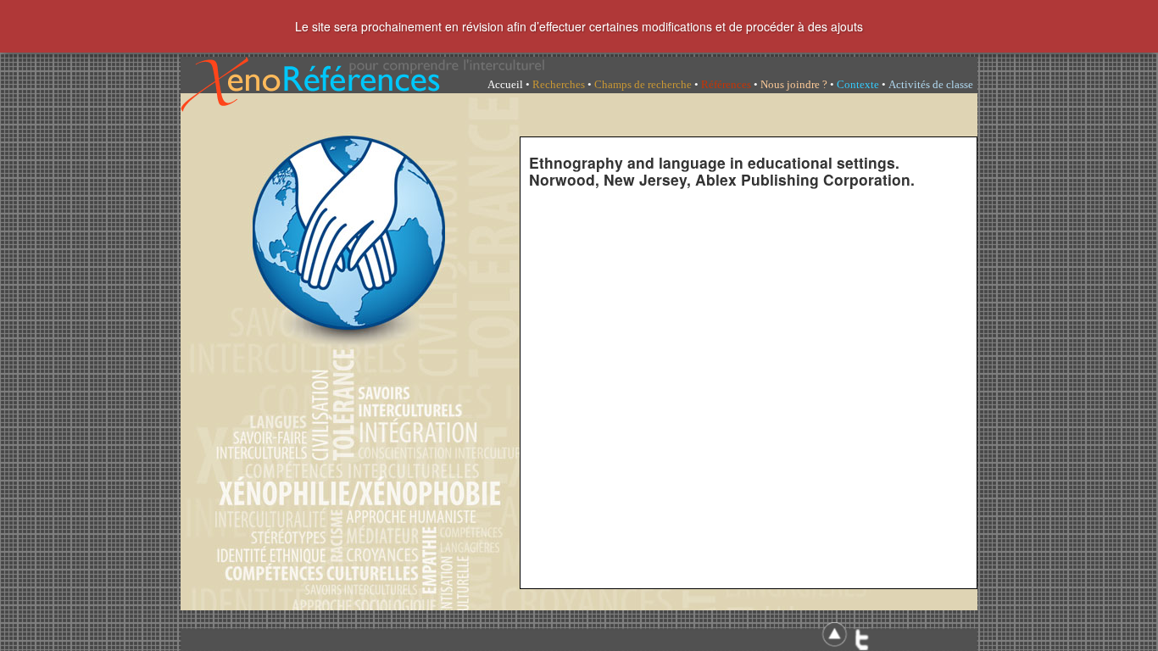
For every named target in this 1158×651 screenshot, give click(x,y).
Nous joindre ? (793, 84)
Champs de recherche (643, 84)
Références (726, 84)
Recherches (558, 84)
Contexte (858, 84)
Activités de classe (930, 84)
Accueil (505, 84)
